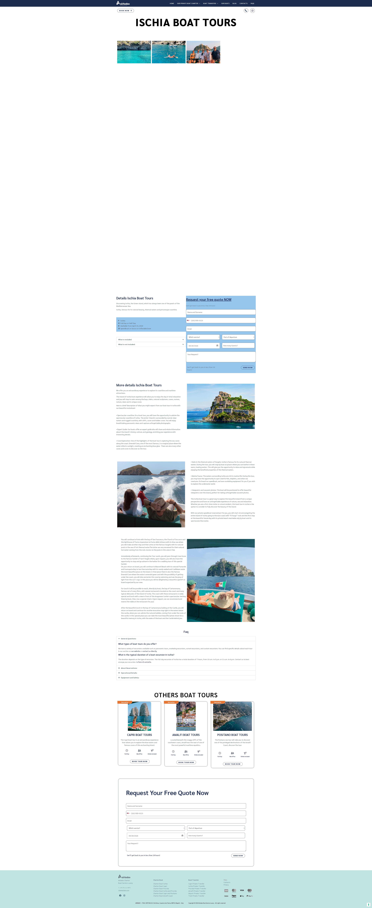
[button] (151, 339)
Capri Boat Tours (139, 735)
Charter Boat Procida (161, 888)
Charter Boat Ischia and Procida (165, 891)
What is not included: (126, 344)
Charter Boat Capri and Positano (165, 893)
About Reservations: (129, 668)
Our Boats (225, 3)
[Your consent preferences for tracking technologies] (368, 904)
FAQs (252, 3)
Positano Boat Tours (232, 735)
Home (172, 3)
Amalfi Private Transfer (196, 891)
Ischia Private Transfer (196, 886)
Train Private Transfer (196, 896)
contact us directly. (149, 651)
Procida (191, 888)
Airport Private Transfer (197, 893)
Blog (234, 3)
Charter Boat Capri (160, 886)
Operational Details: (129, 673)
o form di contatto (144, 662)
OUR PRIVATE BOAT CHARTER (187, 3)
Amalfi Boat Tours (186, 735)
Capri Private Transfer (196, 883)
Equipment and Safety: (130, 677)
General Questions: (128, 638)
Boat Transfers (209, 3)
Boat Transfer (193, 880)
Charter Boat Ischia (160, 883)
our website (135, 651)
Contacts (244, 3)
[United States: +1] (188, 320)
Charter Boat (158, 880)
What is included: (125, 339)
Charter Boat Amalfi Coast (163, 896)
